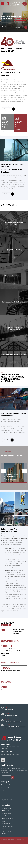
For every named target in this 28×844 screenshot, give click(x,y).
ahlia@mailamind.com (11, 715)
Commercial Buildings (11, 479)
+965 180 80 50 (9, 709)
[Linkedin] (3, 760)
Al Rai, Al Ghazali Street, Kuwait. (13, 721)
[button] (24, 3)
